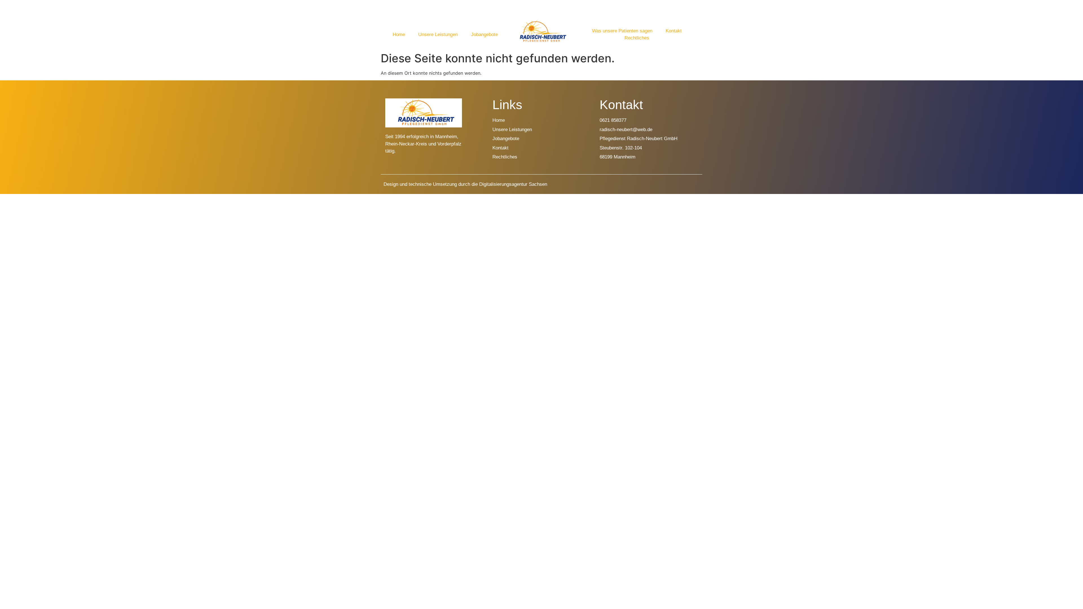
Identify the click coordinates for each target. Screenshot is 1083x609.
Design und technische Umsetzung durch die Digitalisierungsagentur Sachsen (465, 184)
